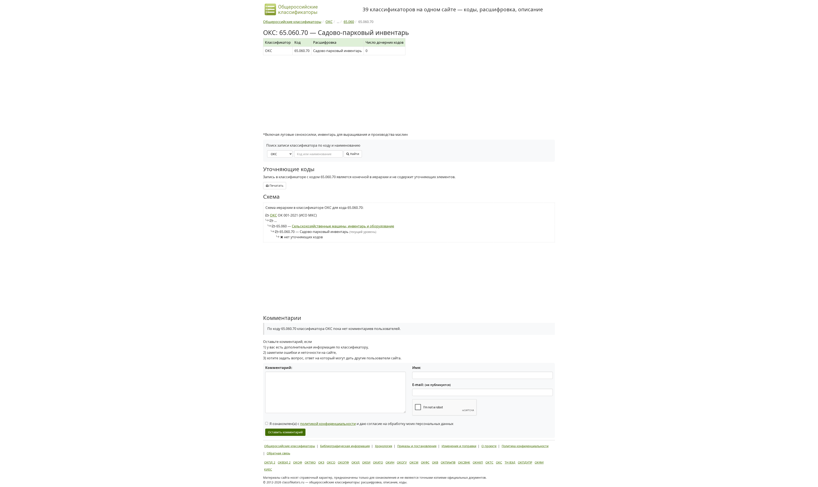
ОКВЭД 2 (284, 462)
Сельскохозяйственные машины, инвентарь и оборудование (343, 226)
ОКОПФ (343, 462)
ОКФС (425, 462)
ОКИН (390, 462)
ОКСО (331, 462)
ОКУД (355, 462)
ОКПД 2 (269, 462)
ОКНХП (478, 462)
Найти (354, 154)
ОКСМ (413, 462)
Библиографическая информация (345, 446)
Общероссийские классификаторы (289, 446)
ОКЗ (321, 462)
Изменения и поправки (459, 446)
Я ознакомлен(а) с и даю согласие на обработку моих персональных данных (361, 423)
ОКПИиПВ (448, 462)
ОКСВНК (464, 462)
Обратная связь (278, 453)
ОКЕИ (366, 462)
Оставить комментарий (285, 432)
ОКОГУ (402, 462)
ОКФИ (539, 462)
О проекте (489, 446)
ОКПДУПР (525, 462)
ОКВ (435, 462)
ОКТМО (310, 462)
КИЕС (268, 469)
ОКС (273, 215)
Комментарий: (278, 367)
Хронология (383, 446)
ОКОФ (297, 462)
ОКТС (489, 462)
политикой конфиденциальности (328, 423)
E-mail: (431, 384)
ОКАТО (378, 462)
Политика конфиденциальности (525, 446)
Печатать (276, 186)
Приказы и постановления (416, 446)
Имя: (416, 367)
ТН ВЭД (510, 462)
